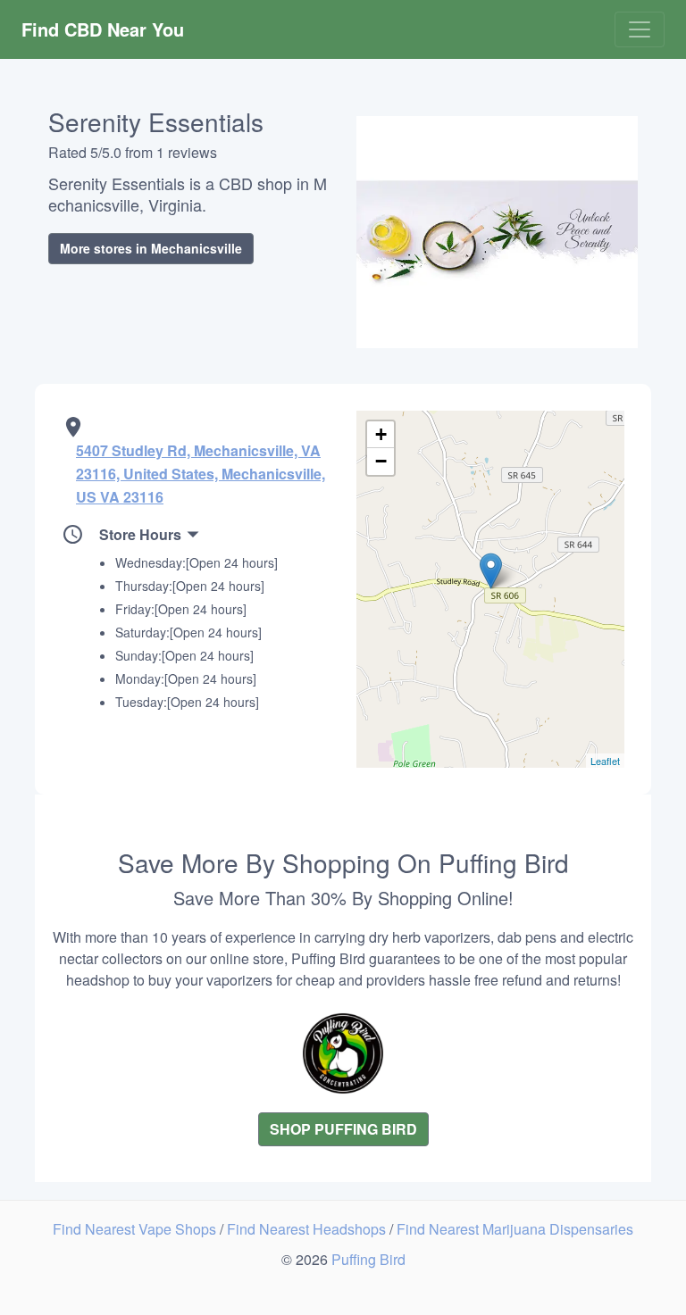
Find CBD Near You (102, 29)
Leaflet (605, 760)
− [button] (381, 461)
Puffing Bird (368, 1259)
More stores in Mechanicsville (151, 248)
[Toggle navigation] (640, 29)
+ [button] (381, 434)
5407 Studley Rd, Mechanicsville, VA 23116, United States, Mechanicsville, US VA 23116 (200, 473)
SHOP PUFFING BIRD (343, 1129)
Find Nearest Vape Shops (136, 1229)
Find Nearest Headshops (308, 1229)
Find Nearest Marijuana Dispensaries (515, 1229)
